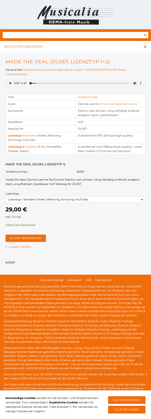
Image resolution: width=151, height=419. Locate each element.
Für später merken (18, 247)
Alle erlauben (127, 409)
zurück (10, 262)
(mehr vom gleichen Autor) (118, 104)
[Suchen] (145, 35)
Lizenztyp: (12, 193)
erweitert (23, 146)
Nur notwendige (127, 400)
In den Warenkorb (25, 238)
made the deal (88, 97)
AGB (88, 280)
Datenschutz (103, 280)
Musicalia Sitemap (51, 280)
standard (22, 135)
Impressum (74, 280)
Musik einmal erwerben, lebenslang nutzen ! (53, 69)
